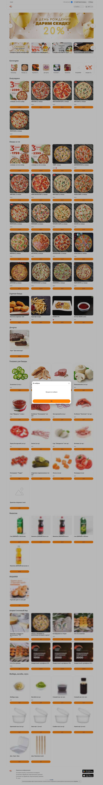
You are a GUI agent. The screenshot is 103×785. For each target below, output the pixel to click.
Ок (51, 401)
